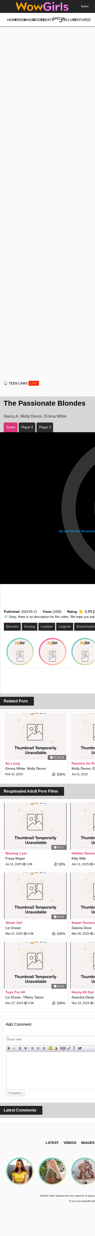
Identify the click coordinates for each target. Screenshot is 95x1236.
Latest (52, 1143)
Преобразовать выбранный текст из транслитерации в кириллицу (74, 1048)
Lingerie (64, 626)
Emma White (55, 416)
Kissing (29, 626)
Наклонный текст (14, 1048)
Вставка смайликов (50, 1048)
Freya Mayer (15, 858)
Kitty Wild (79, 858)
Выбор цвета (56, 1048)
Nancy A (11, 416)
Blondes (12, 626)
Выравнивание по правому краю (44, 1048)
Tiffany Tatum (33, 997)
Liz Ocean (13, 928)
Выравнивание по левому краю (32, 1048)
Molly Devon (31, 416)
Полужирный (9, 1048)
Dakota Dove (82, 928)
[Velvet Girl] (35, 895)
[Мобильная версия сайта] (6, 383)
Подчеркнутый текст (20, 1048)
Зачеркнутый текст (25, 1048)
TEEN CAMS (23, 383)
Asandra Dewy (83, 997)
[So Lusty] (35, 736)
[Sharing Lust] (35, 826)
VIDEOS (70, 1143)
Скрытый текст (63, 1048)
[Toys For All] (35, 965)
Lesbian (47, 626)
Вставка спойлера (80, 1048)
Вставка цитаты (68, 1048)
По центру (38, 1048)
